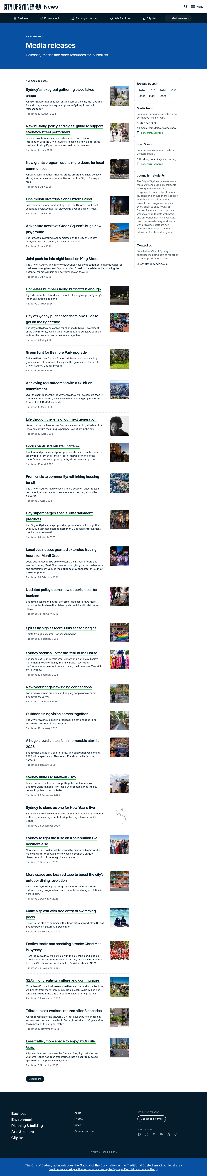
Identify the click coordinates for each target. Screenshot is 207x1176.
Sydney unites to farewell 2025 (51, 777)
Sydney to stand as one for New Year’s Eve (60, 807)
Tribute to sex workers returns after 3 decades (64, 1010)
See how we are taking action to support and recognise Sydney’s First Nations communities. (102, 1169)
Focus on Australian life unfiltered (53, 446)
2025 (152, 90)
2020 (163, 96)
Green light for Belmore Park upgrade (56, 352)
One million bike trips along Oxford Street (59, 199)
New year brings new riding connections (59, 687)
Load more (35, 1079)
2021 (152, 96)
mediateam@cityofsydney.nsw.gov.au (162, 128)
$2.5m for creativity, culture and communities (63, 980)
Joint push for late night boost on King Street (62, 258)
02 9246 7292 (148, 123)
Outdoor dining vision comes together (57, 713)
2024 (163, 90)
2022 (142, 96)
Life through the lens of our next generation (61, 419)
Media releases (34, 36)
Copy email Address (152, 133)
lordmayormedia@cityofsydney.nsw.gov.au (165, 159)
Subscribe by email (152, 1119)
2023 (173, 90)
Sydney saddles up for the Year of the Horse (61, 653)
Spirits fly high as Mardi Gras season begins (61, 628)
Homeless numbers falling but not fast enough (63, 289)
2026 (142, 90)
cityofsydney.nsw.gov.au (154, 264)
